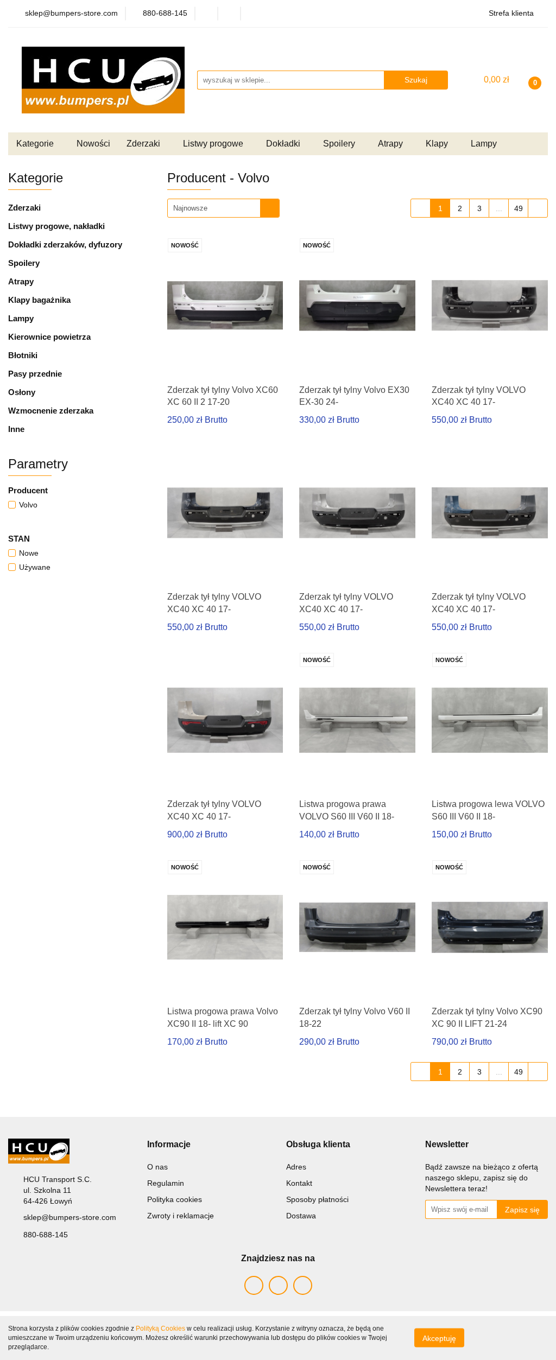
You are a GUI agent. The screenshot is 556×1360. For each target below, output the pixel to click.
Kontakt (299, 1183)
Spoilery (24, 263)
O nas (157, 1166)
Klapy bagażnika (39, 299)
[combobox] (223, 208)
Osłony (21, 392)
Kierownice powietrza (49, 336)
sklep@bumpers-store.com (69, 1217)
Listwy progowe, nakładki (56, 226)
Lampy (21, 318)
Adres (296, 1166)
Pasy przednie (35, 373)
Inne (16, 429)
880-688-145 (45, 1234)
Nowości (93, 143)
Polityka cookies (174, 1199)
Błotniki (22, 355)
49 (518, 208)
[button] (169, 1144)
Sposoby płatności (317, 1199)
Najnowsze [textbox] (190, 208)
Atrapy (21, 281)
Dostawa (301, 1215)
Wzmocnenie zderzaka (50, 410)
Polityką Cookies (160, 1328)
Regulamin (165, 1183)
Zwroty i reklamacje (180, 1215)
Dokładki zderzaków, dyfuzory (65, 244)
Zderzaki (24, 207)
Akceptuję (439, 1338)
